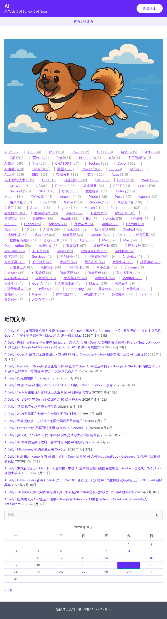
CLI (49, 180)
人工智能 (139, 158)
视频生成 (48, 246)
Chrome (134, 267)
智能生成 (122, 262)
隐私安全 (77, 229)
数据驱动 (96, 191)
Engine (67, 208)
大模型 (68, 262)
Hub (11, 229)
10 (30, 229)
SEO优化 (84, 240)
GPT (47, 191)
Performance (125, 208)
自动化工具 (55, 240)
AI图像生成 (70, 283)
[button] (150, 8)
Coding (125, 191)
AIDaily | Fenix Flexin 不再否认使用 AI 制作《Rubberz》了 (46, 428)
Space (74, 213)
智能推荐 (51, 267)
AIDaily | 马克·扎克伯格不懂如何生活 (30, 407)
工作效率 (41, 197)
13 (83, 558)
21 (106, 565)
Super (65, 251)
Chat (125, 180)
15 (128, 558)
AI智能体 (94, 294)
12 (61, 558)
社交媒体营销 (101, 256)
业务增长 (140, 218)
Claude (100, 235)
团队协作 (15, 213)
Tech (41, 169)
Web (150, 180)
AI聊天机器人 (17, 289)
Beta (146, 294)
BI (115, 169)
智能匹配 (70, 273)
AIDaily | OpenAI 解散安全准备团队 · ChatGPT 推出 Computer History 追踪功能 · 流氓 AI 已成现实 (75, 354)
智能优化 (14, 294)
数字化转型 (46, 213)
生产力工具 (143, 235)
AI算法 (51, 229)
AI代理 (40, 251)
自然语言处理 (94, 251)
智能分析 (48, 289)
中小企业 (107, 267)
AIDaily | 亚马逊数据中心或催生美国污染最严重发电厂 (43, 421)
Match (94, 208)
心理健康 (122, 294)
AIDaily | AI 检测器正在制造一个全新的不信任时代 (40, 414)
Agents (58, 224)
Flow (48, 202)
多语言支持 (105, 246)
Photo (98, 197)
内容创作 (75, 180)
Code (146, 186)
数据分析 (68, 174)
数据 (65, 169)
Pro (64, 158)
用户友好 (95, 262)
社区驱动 (150, 262)
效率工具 (14, 262)
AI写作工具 (43, 300)
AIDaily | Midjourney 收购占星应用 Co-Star (35, 449)
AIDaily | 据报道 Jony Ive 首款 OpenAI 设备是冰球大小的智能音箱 (52, 435)
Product (90, 158)
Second (20, 191)
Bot (92, 218)
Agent (148, 197)
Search (40, 208)
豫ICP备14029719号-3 (94, 609)
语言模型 (105, 229)
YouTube (14, 251)
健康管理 (105, 278)
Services (42, 256)
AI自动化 (14, 273)
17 (15, 565)
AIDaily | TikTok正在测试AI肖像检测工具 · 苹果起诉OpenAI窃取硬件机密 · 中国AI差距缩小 (69, 492)
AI (7, 6)
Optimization (17, 246)
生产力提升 (136, 246)
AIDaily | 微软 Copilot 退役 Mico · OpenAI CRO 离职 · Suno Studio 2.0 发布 (58, 385)
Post (123, 197)
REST (121, 186)
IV (136, 169)
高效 (40, 158)
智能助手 (76, 246)
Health (69, 218)
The (40, 163)
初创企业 (70, 256)
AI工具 (14, 174)
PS (56, 152)
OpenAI (41, 283)
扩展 (70, 191)
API (10, 224)
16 (151, 558)
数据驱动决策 (23, 240)
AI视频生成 (15, 235)
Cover (127, 163)
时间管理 (79, 267)
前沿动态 (42, 262)
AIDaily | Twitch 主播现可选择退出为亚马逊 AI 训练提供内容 (47, 392)
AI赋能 (110, 224)
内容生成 (45, 235)
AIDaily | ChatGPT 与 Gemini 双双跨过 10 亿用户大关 (42, 399)
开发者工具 (21, 267)
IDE (17, 158)
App (129, 152)
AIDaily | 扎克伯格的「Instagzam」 (30, 378)
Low (80, 152)
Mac (130, 240)
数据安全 (43, 218)
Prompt (65, 186)
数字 (95, 174)
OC (105, 152)
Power (92, 169)
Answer (70, 197)
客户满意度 (128, 273)
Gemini (135, 224)
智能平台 (98, 273)
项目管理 (45, 278)
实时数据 (124, 251)
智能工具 (125, 213)
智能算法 (14, 218)
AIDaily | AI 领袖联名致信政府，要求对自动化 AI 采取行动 (46, 442)
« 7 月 (8, 590)
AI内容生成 (16, 278)
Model (13, 197)
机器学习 (14, 283)
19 (61, 565)
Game (73, 202)
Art (152, 152)
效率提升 (95, 186)
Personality (78, 289)
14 (106, 558)
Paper (40, 294)
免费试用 (84, 224)
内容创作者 (129, 202)
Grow (19, 186)
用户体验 (21, 202)
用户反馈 (125, 283)
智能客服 (136, 289)
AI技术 (14, 163)
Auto (120, 174)
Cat (102, 180)
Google (100, 202)
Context (132, 229)
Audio (114, 218)
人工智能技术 (19, 180)
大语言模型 (75, 278)
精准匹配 (73, 235)
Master (98, 283)
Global (32, 224)
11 (38, 558)
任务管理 (42, 273)
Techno (99, 163)
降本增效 (66, 294)
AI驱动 (14, 169)
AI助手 (13, 208)
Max (109, 240)
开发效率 (109, 289)
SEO (40, 174)
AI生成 (98, 213)
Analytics (133, 256)
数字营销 (14, 256)
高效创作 (14, 300)
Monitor (132, 278)
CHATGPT (68, 163)
